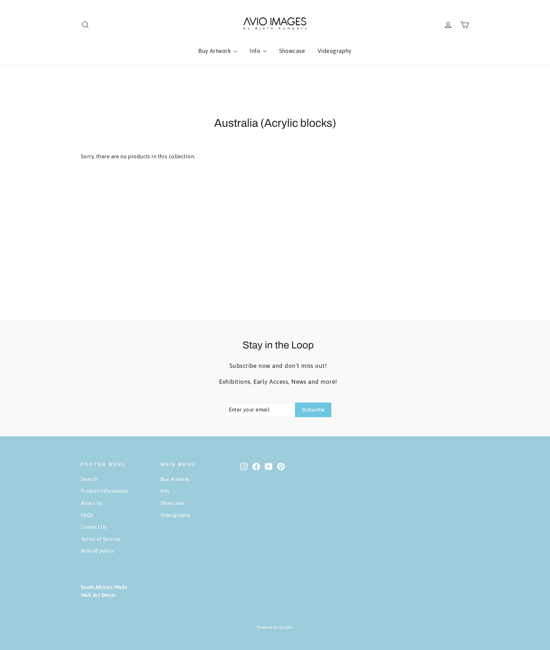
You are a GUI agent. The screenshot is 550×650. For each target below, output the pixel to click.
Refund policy (97, 551)
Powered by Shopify (275, 627)
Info (255, 50)
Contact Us (94, 527)
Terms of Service (100, 539)
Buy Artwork (215, 50)
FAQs (87, 515)
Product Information (104, 491)
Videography (335, 50)
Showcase (292, 50)
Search (89, 479)
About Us (91, 503)
